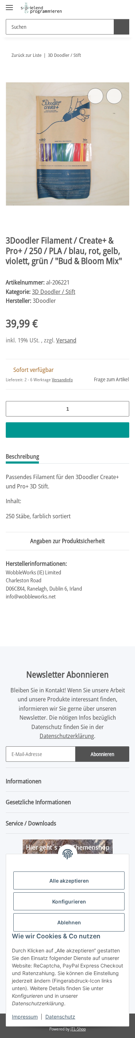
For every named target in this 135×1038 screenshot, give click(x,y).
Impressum (25, 1017)
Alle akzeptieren (69, 881)
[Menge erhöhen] (121, 408)
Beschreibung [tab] (22, 456)
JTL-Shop (78, 1029)
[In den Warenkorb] (11, 78)
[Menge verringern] (14, 408)
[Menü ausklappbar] (9, 4)
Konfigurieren (69, 901)
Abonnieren (102, 754)
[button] (101, 8)
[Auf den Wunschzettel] (114, 96)
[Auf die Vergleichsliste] (95, 96)
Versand (66, 340)
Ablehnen (69, 922)
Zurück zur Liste (26, 55)
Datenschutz (60, 1017)
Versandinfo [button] (62, 380)
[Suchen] (121, 27)
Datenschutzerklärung (67, 736)
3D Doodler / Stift (53, 291)
